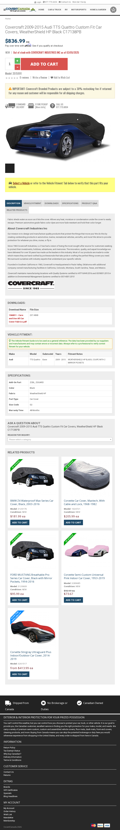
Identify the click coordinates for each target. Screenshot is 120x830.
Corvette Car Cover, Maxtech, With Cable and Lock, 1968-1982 (84, 502)
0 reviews (24, 77)
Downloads (52, 203)
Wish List (8, 814)
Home (41, 10)
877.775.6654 (51, 2)
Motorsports (78, 10)
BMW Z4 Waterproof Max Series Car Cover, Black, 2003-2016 (31, 502)
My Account (9, 808)
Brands (7, 787)
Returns (7, 775)
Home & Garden (98, 10)
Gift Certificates (11, 790)
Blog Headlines (10, 796)
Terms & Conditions (12, 760)
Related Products (17, 210)
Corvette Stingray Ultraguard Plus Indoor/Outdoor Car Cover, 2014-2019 (30, 655)
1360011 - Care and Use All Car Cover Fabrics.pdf (18, 318)
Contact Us (66, 2)
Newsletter (8, 817)
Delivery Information (13, 757)
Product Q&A (89, 203)
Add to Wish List (61, 77)
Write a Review (39, 77)
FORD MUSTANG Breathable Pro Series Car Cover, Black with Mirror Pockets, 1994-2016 (31, 578)
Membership (9, 821)
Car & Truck (54, 10)
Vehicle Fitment (32, 203)
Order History (9, 811)
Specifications (70, 203)
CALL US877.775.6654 (62, 106)
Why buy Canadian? (12, 754)
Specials (7, 793)
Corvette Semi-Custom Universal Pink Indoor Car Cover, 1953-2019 (84, 576)
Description (13, 203)
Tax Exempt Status (12, 751)
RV (66, 10)
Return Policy (9, 747)
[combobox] (60, 439)
